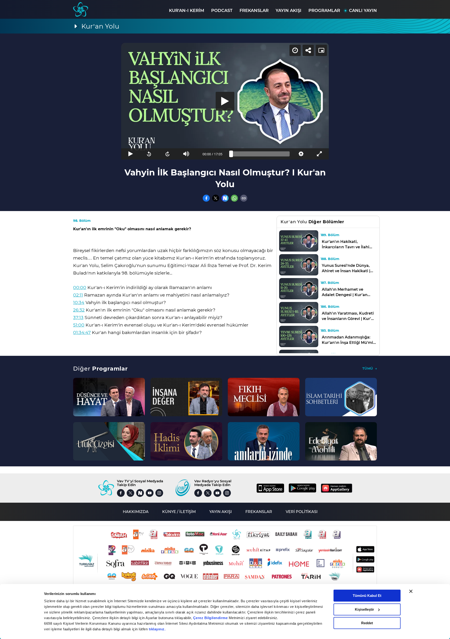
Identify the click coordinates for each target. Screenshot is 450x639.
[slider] (260, 154)
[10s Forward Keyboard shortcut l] (167, 154)
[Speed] (295, 50)
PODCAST (221, 10)
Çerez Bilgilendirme (211, 618)
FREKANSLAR (254, 10)
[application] (225, 101)
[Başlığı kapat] (410, 591)
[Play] (225, 101)
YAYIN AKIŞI (288, 10)
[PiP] (321, 50)
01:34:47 (82, 332)
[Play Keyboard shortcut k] (130, 154)
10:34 (78, 302)
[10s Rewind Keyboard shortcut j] (149, 154)
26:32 (79, 310)
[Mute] (186, 154)
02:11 (78, 295)
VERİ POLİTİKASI (302, 511)
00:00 (79, 287)
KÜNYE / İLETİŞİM (179, 511)
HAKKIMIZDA (136, 511)
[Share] (308, 50)
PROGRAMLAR (324, 10)
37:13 (78, 317)
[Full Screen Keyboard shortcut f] (319, 154)
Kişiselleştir (364, 609)
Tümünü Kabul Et (367, 596)
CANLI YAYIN (363, 10)
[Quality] (301, 154)
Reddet (367, 623)
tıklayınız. (157, 629)
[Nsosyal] (225, 198)
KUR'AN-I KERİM (186, 10)
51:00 (78, 325)
